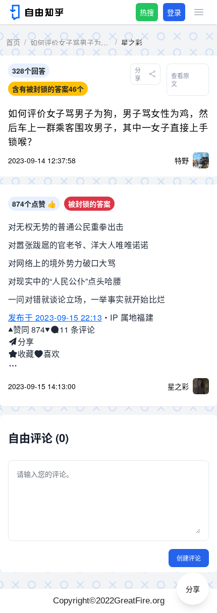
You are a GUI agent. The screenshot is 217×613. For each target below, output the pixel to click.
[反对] (47, 330)
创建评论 (189, 558)
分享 (26, 341)
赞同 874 (29, 329)
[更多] (13, 366)
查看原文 (180, 79)
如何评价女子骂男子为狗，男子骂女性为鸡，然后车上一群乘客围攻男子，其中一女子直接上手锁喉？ (108, 127)
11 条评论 (77, 329)
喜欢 (51, 353)
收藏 (26, 353)
